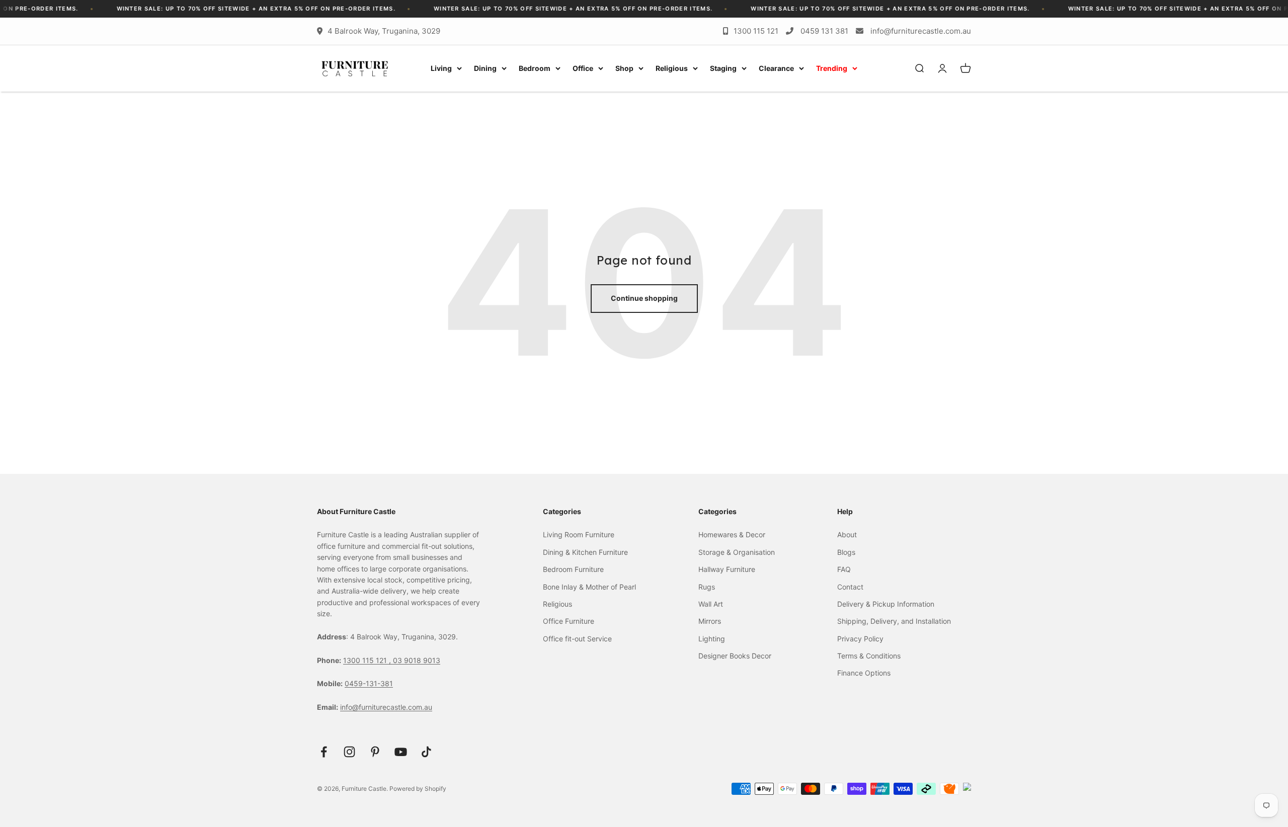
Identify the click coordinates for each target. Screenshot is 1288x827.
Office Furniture (568, 621)
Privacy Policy (860, 638)
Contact (850, 587)
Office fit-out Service (577, 638)
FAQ (844, 569)
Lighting (711, 638)
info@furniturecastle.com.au (920, 31)
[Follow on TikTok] (426, 752)
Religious (672, 68)
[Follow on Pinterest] (375, 752)
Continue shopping (644, 298)
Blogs (846, 552)
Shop (624, 68)
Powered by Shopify (417, 788)
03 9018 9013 (416, 660)
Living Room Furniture (578, 534)
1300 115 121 (756, 31)
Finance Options (864, 673)
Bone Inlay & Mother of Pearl (589, 587)
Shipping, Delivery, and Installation (894, 621)
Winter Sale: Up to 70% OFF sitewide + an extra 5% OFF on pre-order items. (228, 8)
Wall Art (710, 604)
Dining (485, 68)
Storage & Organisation (736, 552)
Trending (831, 68)
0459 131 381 (824, 31)
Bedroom (534, 68)
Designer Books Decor (734, 655)
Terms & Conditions (869, 655)
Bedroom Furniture (573, 569)
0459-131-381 (369, 683)
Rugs (706, 587)
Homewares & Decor (731, 534)
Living (441, 68)
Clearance (776, 68)
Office (583, 68)
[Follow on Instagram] (349, 752)
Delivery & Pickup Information (885, 604)
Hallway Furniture (726, 569)
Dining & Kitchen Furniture (585, 552)
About (847, 534)
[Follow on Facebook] (324, 752)
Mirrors (709, 621)
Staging (723, 68)
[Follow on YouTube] (401, 752)
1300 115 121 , (368, 660)
